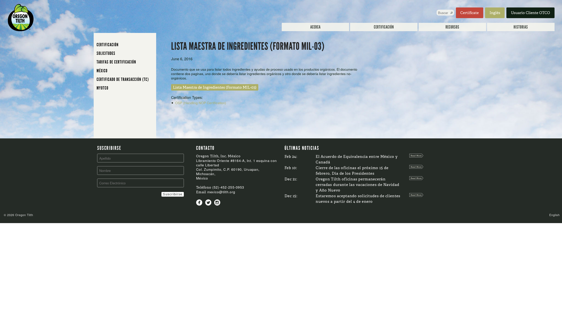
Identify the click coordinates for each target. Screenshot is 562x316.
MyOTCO (102, 88)
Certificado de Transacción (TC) (123, 79)
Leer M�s (416, 155)
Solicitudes (106, 53)
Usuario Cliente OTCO (530, 12)
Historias (521, 27)
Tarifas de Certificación (116, 62)
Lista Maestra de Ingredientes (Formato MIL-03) (214, 87)
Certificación (384, 27)
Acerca (315, 27)
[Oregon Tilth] (20, 16)
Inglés (495, 12)
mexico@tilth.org (221, 191)
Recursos (452, 27)
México (102, 70)
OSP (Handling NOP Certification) (200, 102)
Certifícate (469, 12)
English (554, 215)
